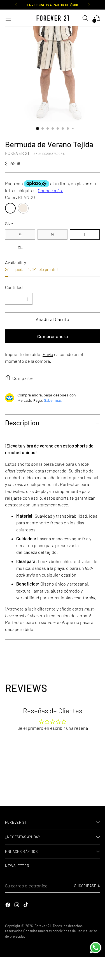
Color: (20, 197)
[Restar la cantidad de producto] (27, 298)
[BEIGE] (23, 208)
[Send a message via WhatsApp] (95, 947)
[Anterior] (16, 5)
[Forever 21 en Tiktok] (26, 905)
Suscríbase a (87, 885)
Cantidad (14, 287)
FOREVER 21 (17, 153)
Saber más (53, 400)
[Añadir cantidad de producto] (10, 298)
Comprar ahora (52, 336)
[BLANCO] (10, 208)
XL (20, 247)
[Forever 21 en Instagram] (17, 905)
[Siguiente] (89, 5)
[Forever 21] (53, 18)
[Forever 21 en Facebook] (8, 905)
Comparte (22, 378)
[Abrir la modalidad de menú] (8, 18)
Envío (48, 354)
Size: (11, 223)
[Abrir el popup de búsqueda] (85, 18)
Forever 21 (42, 926)
